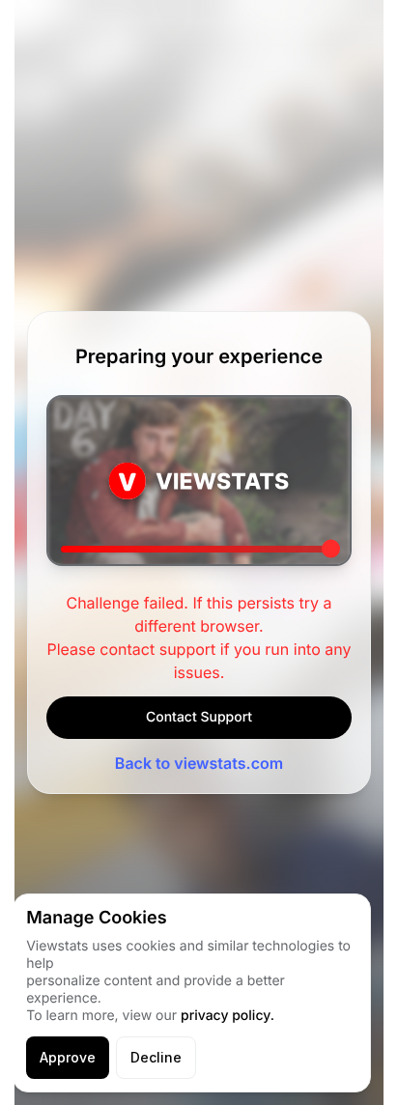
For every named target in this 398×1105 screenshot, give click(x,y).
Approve (68, 1057)
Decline (156, 1057)
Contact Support (199, 717)
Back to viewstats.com (199, 763)
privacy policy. (227, 1015)
